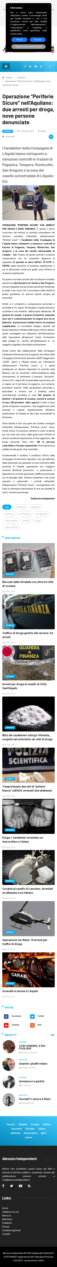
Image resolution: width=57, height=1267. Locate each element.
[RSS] (41, 66)
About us (6, 1215)
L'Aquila (42, 131)
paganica (35, 507)
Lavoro (28, 1137)
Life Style (23, 1060)
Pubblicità (7, 1223)
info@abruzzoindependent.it (16, 1180)
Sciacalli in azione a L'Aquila (20, 991)
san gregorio (42, 514)
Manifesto (7, 1219)
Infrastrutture (30, 1133)
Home (9, 77)
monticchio (24, 514)
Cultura (22, 1042)
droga (37, 520)
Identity (11, 1035)
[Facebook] (25, 66)
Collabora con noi (10, 1212)
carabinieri (21, 507)
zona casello (11, 520)
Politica (22, 1077)
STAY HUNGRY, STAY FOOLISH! (32, 1047)
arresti (26, 520)
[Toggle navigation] (6, 66)
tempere (9, 514)
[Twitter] (30, 66)
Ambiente (15, 1133)
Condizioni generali (11, 1230)
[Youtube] (35, 66)
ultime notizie (11, 527)
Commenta (10, 136)
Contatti (6, 1234)
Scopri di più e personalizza (28, 46)
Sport (44, 1133)
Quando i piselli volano (33, 1063)
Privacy (5, 1226)
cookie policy (16, 33)
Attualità (23, 1124)
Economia (17, 1129)
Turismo (10, 1124)
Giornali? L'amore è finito (35, 1099)
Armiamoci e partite (31, 1081)
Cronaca (21, 77)
